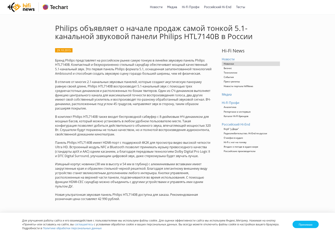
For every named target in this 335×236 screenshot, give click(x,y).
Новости (156, 7)
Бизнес (228, 68)
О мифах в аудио (233, 137)
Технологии (230, 72)
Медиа (172, 7)
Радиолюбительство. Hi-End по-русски (245, 133)
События (229, 77)
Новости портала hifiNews (238, 86)
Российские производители (240, 151)
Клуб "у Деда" (231, 129)
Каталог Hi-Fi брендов (236, 116)
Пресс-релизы (232, 81)
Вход (326, 9)
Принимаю (306, 224)
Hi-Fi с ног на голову (235, 142)
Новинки (229, 63)
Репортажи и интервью (237, 111)
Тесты (240, 7)
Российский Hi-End (217, 7)
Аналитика (230, 107)
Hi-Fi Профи (190, 7)
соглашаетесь (84, 224)
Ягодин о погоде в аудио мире (241, 146)
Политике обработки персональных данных (72, 228)
